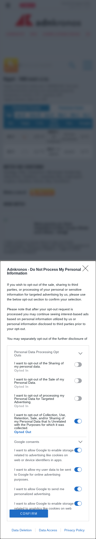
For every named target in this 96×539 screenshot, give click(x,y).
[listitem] (48, 353)
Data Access (48, 530)
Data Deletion (22, 530)
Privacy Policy (74, 530)
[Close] (86, 269)
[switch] (78, 364)
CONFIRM (29, 513)
